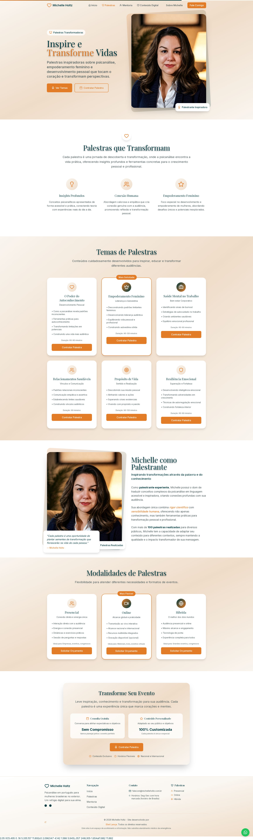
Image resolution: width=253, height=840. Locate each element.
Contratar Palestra (72, 347)
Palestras (92, 796)
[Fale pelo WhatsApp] (245, 832)
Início (90, 791)
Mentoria (92, 801)
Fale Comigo (197, 5)
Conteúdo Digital (96, 807)
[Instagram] (46, 805)
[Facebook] (50, 805)
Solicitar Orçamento (72, 650)
